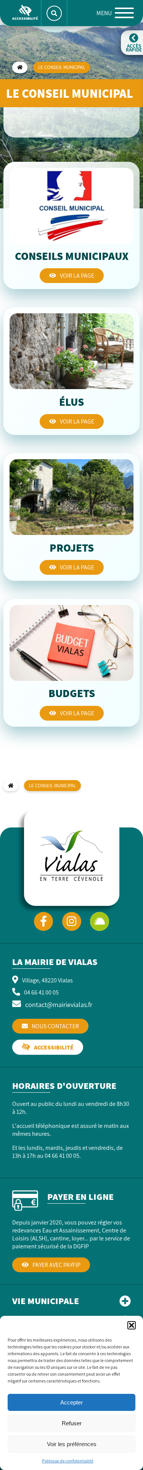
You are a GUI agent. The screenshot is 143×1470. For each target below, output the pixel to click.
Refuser (72, 1423)
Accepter (71, 1402)
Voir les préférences (71, 1444)
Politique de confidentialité (67, 1461)
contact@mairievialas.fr (58, 1004)
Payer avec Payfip (56, 1265)
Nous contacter (55, 1026)
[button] (131, 1325)
